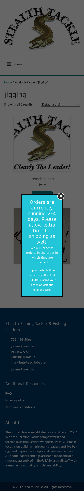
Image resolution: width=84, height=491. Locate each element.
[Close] (60, 196)
